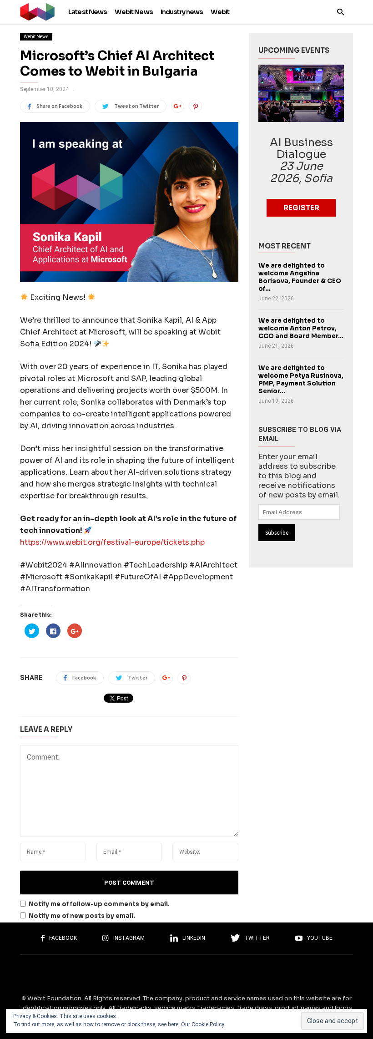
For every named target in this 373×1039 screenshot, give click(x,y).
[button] (340, 11)
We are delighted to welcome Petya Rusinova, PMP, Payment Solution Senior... (300, 379)
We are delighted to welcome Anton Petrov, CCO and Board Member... (300, 328)
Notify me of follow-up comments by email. (99, 904)
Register (301, 207)
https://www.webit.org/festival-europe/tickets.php (112, 542)
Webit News (36, 36)
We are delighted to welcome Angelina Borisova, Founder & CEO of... (299, 277)
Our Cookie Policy (202, 1024)
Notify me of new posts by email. (82, 916)
